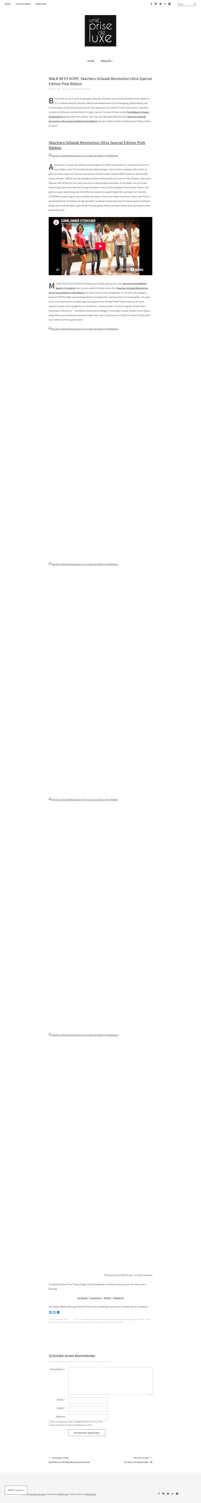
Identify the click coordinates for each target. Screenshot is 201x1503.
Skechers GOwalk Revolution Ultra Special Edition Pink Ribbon (100, 1322)
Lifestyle (66, 1319)
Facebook (151, 4)
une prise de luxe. (37, 1494)
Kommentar (57, 1369)
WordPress (63, 1494)
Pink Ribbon (141, 1319)
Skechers (73, 1322)
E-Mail (61, 1408)
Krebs (134, 1319)
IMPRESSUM (40, 4)
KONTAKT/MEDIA (23, 4)
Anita (67, 89)
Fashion (59, 1319)
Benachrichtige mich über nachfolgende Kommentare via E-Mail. (77, 1421)
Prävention (65, 1322)
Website (60, 1416)
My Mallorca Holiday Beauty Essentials (69, 1460)
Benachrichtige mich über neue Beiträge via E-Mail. (71, 1425)
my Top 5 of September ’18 (138, 1460)
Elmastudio (91, 1494)
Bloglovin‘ (165, 4)
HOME (91, 61)
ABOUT (8, 4)
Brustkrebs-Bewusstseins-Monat (103, 1319)
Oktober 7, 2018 (55, 89)
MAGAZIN (106, 61)
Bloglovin (119, 1297)
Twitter (160, 4)
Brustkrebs (88, 1319)
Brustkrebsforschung (123, 1319)
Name (61, 1399)
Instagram (155, 4)
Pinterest (169, 4)
